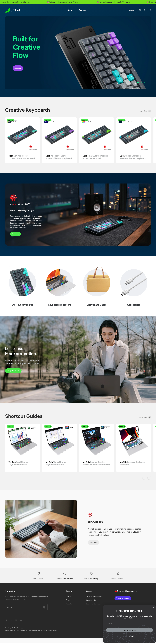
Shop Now (17, 64)
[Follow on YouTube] (21, 620)
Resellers (69, 604)
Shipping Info (91, 600)
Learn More (93, 542)
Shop (69, 10)
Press (68, 600)
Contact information (49, 630)
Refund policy (10, 630)
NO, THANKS (129, 636)
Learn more (15, 234)
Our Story (69, 596)
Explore (82, 10)
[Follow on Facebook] (6, 620)
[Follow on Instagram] (16, 620)
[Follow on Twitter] (11, 620)
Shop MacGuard (13, 371)
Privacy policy (22, 630)
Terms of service (34, 630)
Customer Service (93, 604)
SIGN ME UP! (129, 630)
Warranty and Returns (94, 596)
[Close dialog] (153, 607)
